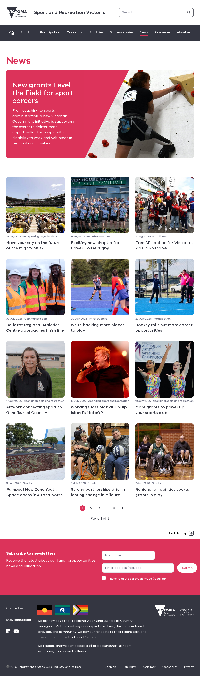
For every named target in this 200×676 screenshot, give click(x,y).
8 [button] (114, 508)
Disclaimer (148, 667)
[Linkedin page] (8, 631)
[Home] (11, 33)
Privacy (189, 667)
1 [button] (82, 508)
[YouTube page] (16, 631)
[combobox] (156, 12)
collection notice (141, 579)
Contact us (14, 608)
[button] (121, 508)
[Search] (189, 12)
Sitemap (110, 667)
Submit (187, 568)
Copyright (129, 667)
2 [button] (91, 508)
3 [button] (100, 508)
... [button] (107, 508)
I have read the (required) (137, 579)
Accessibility (170, 667)
